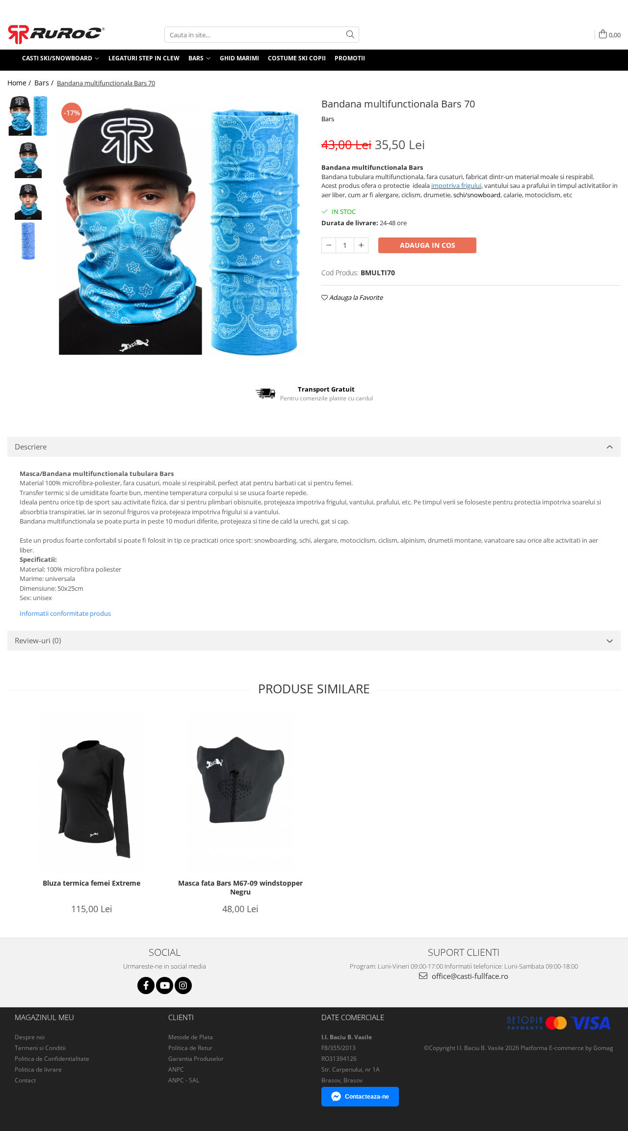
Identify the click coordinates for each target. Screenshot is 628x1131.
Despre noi (30, 1037)
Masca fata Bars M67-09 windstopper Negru (240, 887)
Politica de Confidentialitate (52, 1058)
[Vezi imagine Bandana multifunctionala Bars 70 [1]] (28, 157)
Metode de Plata (190, 1037)
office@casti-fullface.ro (469, 976)
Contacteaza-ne (367, 1096)
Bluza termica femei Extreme (91, 883)
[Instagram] (183, 985)
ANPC (176, 1069)
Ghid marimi (239, 58)
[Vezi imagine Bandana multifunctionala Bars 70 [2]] (28, 199)
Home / (20, 82)
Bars (327, 118)
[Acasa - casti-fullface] (56, 35)
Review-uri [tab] (38, 640)
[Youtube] (164, 985)
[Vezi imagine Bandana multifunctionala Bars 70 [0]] (28, 116)
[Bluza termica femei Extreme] (91, 793)
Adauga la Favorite (355, 297)
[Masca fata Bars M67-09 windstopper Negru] (240, 793)
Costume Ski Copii (297, 58)
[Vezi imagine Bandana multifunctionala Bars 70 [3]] (28, 241)
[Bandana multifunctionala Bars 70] (180, 232)
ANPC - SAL (183, 1080)
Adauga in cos (427, 245)
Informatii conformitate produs (65, 613)
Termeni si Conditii (40, 1048)
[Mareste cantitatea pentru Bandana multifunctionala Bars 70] (361, 245)
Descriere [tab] (31, 446)
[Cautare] (350, 34)
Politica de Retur (190, 1048)
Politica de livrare (38, 1069)
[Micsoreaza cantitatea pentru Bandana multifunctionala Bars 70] (328, 245)
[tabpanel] (180, 232)
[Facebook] (146, 985)
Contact (25, 1080)
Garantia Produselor (196, 1058)
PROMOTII (350, 58)
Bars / (44, 82)
